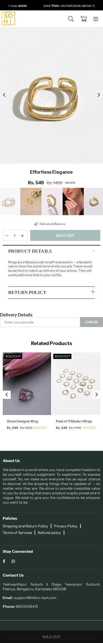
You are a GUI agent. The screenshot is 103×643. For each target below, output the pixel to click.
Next (99, 95)
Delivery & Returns (52, 224)
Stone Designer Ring (22, 421)
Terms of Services (17, 532)
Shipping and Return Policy (25, 526)
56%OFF (40, 428)
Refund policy (49, 532)
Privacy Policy (65, 526)
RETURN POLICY (27, 292)
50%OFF (89, 428)
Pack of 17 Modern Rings (74, 421)
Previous (4, 95)
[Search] (71, 18)
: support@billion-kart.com (34, 597)
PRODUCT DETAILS (30, 251)
